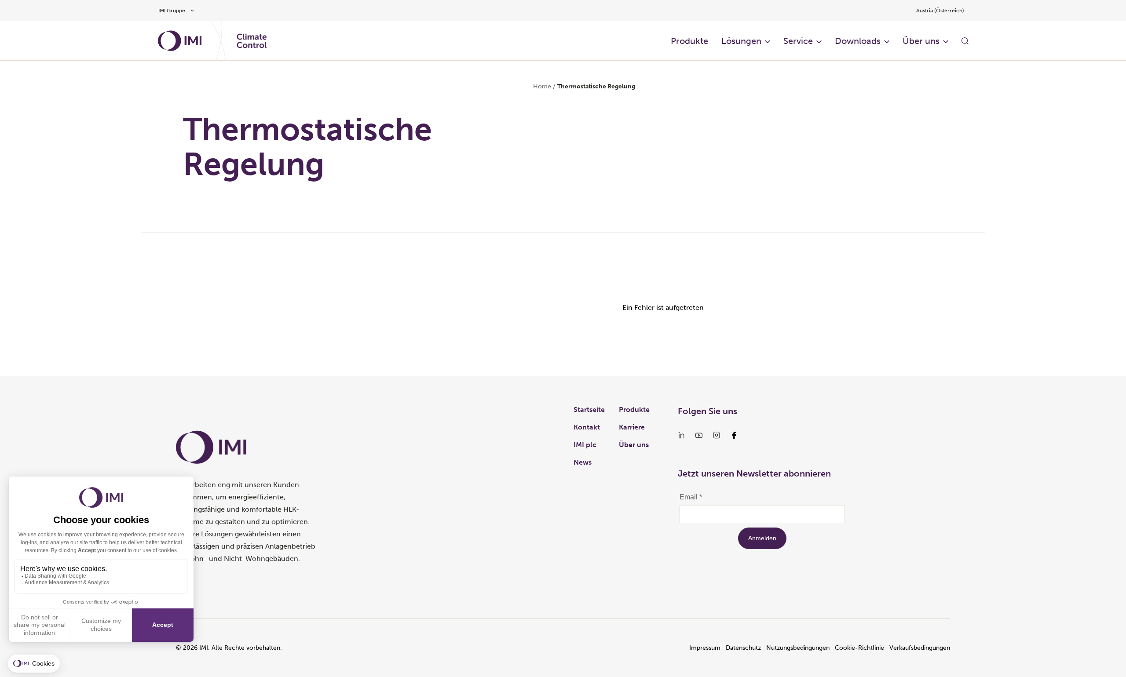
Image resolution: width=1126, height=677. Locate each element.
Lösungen (741, 41)
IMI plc (585, 444)
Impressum (704, 648)
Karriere (632, 427)
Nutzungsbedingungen (798, 648)
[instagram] (716, 435)
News (583, 462)
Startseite (589, 409)
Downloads (858, 41)
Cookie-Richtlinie (859, 648)
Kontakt (587, 427)
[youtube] (698, 435)
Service (798, 41)
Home (542, 86)
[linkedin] (681, 435)
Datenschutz (743, 648)
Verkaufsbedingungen (919, 648)
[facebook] (734, 435)
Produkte (689, 41)
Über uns (921, 41)
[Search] (965, 41)
